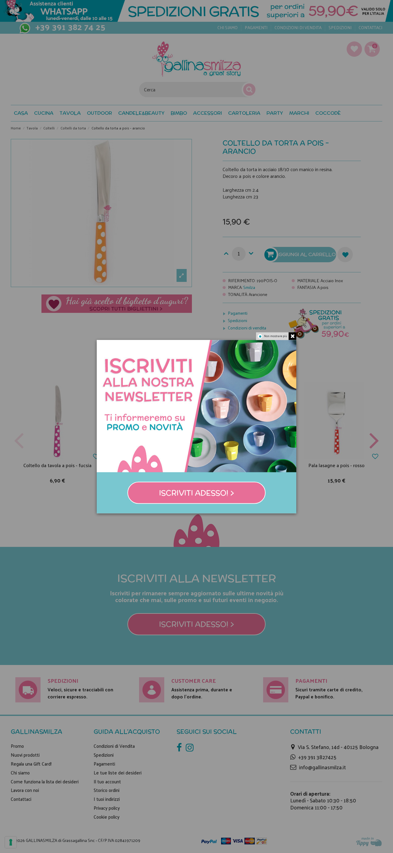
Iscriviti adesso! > (196, 492)
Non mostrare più (275, 336)
